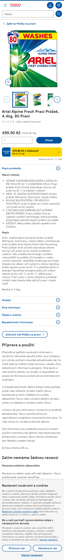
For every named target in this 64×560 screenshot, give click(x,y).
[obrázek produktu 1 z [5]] (32, 59)
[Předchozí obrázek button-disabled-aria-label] (7, 99)
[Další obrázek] (57, 99)
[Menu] (5, 5)
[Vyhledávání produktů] (58, 13)
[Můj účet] (50, 5)
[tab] (20, 100)
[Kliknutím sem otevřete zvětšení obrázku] (8, 82)
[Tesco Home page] (15, 5)
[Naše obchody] (58, 5)
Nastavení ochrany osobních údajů (20, 511)
